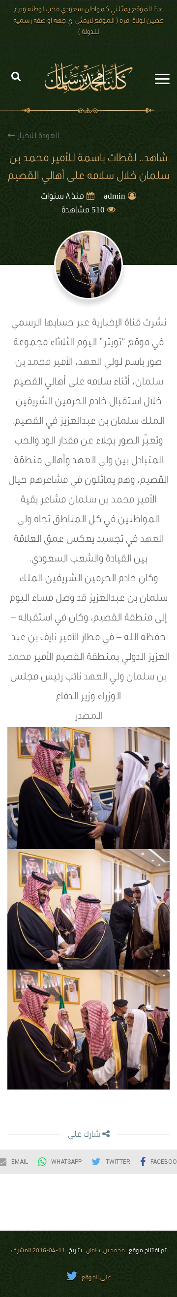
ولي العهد (98, 363)
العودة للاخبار (37, 137)
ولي (105, 462)
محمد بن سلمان (101, 501)
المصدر (88, 717)
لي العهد (101, 678)
